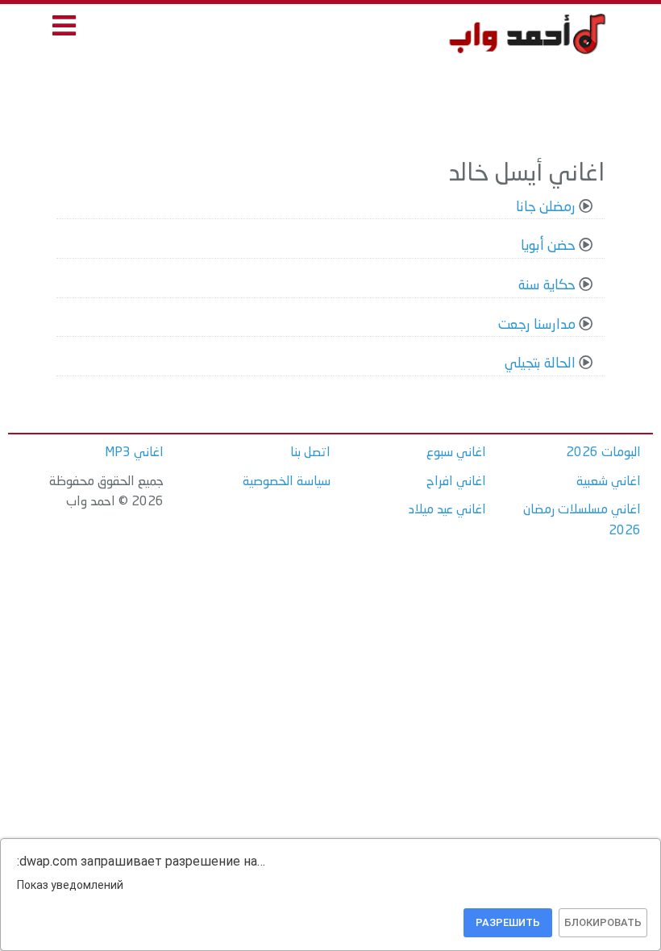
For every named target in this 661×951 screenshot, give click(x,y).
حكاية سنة (547, 286)
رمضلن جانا (546, 207)
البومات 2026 (603, 452)
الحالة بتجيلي (540, 364)
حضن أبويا (548, 246)
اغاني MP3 (134, 452)
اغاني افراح (456, 482)
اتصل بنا (310, 452)
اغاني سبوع (456, 452)
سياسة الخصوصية (286, 482)
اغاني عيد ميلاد (447, 510)
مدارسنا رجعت (537, 325)
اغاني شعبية (608, 482)
